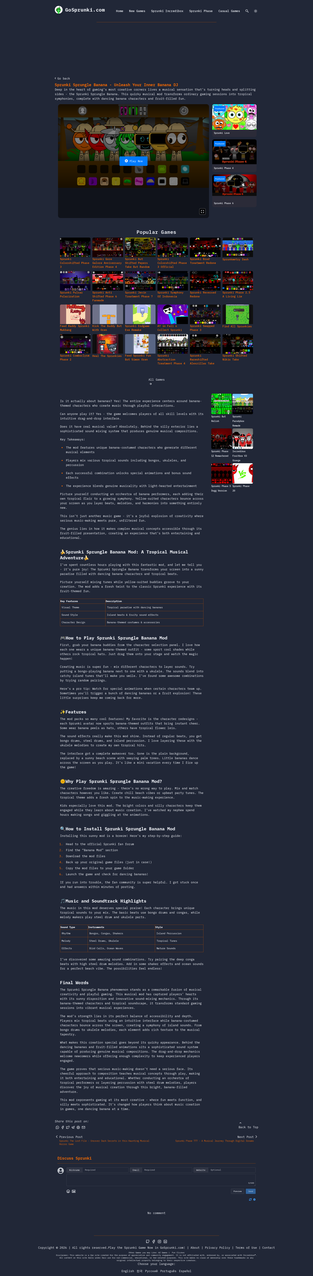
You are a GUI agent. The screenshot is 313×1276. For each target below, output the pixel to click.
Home (119, 11)
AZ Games (162, 1252)
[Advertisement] (156, 46)
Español (185, 1271)
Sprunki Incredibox (167, 11)
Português (168, 1271)
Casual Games (229, 11)
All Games (157, 379)
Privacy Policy (217, 1247)
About (195, 1247)
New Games (137, 11)
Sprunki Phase (201, 11)
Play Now (136, 161)
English (127, 1271)
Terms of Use (246, 1247)
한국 (139, 1271)
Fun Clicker (178, 1252)
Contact (268, 1247)
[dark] (255, 11)
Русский (151, 1271)
